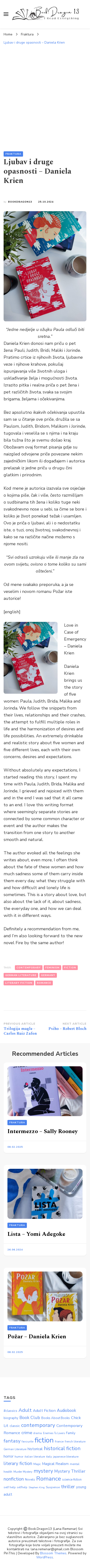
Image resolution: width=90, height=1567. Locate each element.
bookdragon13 (20, 202)
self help (10, 1487)
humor (19, 1457)
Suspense (53, 1487)
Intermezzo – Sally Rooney (42, 1131)
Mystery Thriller (69, 1471)
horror (8, 1456)
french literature (75, 1441)
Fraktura (13, 154)
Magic (37, 1464)
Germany (48, 975)
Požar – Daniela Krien (36, 1336)
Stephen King (37, 1487)
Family (70, 1433)
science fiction (72, 1479)
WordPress (44, 1557)
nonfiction (14, 1479)
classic (15, 1426)
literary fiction (18, 983)
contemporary (29, 967)
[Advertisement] (45, 94)
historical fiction (62, 1448)
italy (49, 1457)
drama (37, 1433)
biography (11, 1418)
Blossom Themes (53, 1553)
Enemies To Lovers (54, 1433)
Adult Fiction (44, 1410)
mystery (43, 1471)
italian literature (34, 1457)
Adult (25, 1410)
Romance (44, 983)
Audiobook (66, 1410)
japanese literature (65, 1457)
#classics (10, 1410)
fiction (70, 967)
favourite (27, 1441)
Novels (30, 1479)
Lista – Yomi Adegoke (36, 1234)
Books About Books (55, 1418)
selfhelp (22, 1487)
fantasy (12, 1440)
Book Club (29, 1417)
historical (35, 1449)
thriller (68, 1486)
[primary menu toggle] (6, 14)
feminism (52, 967)
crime (26, 1433)
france (59, 1441)
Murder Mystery (22, 1472)
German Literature (20, 975)
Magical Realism (55, 1463)
